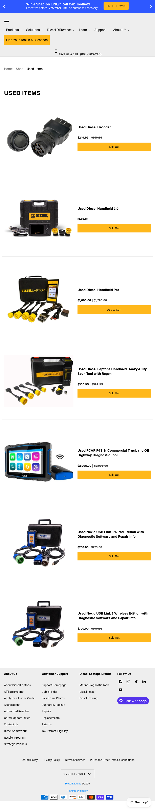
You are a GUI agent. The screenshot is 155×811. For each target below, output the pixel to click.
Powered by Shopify (77, 790)
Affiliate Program (14, 691)
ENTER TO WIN (116, 5)
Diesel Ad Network (15, 731)
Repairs (46, 711)
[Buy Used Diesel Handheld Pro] (38, 299)
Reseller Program (14, 737)
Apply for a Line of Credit (19, 698)
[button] (120, 682)
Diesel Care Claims (53, 698)
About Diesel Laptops (17, 685)
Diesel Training (88, 698)
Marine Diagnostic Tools (94, 685)
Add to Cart (114, 309)
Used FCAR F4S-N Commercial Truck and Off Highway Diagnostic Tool (113, 452)
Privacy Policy (51, 760)
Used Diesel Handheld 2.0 (98, 208)
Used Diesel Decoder (94, 126)
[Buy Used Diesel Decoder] (38, 136)
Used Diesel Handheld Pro (98, 289)
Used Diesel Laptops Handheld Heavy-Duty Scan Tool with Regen (112, 371)
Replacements (51, 718)
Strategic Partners (15, 744)
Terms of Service (75, 760)
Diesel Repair (87, 691)
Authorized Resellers (16, 711)
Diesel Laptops (73, 783)
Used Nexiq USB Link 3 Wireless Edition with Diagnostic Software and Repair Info (113, 615)
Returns (47, 724)
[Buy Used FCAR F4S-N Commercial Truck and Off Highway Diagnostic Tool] (38, 462)
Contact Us (11, 724)
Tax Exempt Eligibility (55, 731)
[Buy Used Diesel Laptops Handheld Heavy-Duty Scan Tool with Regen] (38, 380)
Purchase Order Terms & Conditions (112, 760)
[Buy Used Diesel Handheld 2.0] (38, 217)
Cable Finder (49, 691)
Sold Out (114, 146)
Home (8, 69)
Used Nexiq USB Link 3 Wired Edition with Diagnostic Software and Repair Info (111, 534)
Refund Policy (29, 760)
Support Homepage (54, 685)
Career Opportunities (17, 718)
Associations (12, 704)
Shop (19, 69)
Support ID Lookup (53, 704)
